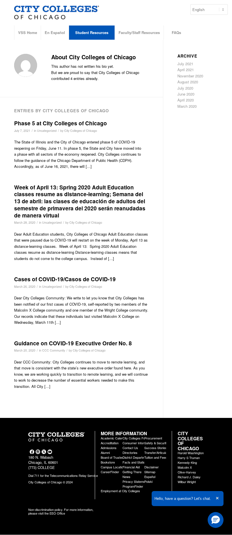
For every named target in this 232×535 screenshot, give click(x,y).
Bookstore (108, 462)
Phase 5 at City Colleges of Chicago (60, 123)
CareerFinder (110, 472)
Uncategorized (47, 130)
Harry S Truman (189, 457)
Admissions (109, 447)
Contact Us (130, 447)
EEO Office (57, 513)
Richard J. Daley (189, 477)
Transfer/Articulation (158, 452)
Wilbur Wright (187, 481)
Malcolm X (185, 467)
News (126, 476)
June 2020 (185, 94)
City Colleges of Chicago (80, 130)
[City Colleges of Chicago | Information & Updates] (56, 16)
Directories (130, 452)
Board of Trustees (113, 457)
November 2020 (190, 76)
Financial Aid (131, 467)
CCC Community (53, 350)
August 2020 (187, 81)
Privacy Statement (135, 481)
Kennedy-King (187, 462)
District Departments (137, 457)
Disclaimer (151, 467)
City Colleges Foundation (140, 438)
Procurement (153, 438)
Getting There (132, 472)
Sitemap (149, 472)
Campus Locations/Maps (118, 467)
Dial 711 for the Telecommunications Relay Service (63, 475)
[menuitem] (27, 33)
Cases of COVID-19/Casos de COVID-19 (65, 279)
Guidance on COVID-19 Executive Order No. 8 (73, 343)
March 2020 (187, 106)
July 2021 (185, 63)
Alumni (105, 452)
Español (149, 476)
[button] (216, 520)
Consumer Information (138, 443)
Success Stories (155, 447)
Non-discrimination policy (45, 509)
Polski (148, 481)
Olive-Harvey (187, 472)
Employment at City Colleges (120, 491)
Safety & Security (156, 443)
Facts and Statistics (136, 462)
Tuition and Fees (155, 457)
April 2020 (185, 100)
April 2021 (185, 69)
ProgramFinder (133, 486)
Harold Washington (191, 453)
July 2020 (185, 88)
